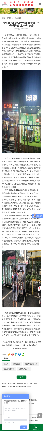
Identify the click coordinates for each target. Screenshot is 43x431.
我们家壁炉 (30, 403)
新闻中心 (10, 18)
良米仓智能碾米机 (31, 364)
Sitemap (31, 420)
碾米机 (6, 364)
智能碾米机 (16, 364)
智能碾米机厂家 (24, 369)
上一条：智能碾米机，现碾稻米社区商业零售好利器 (19, 384)
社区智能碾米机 (9, 369)
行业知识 (18, 18)
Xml (36, 420)
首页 (3, 18)
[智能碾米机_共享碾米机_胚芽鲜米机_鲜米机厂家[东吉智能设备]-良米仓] (18, 4)
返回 (21, 377)
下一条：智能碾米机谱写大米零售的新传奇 (16, 386)
